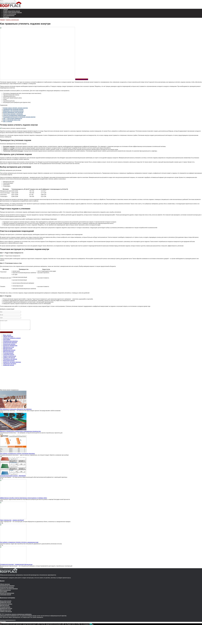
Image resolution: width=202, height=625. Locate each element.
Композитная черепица (10, 342)
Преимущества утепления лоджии (13, 109)
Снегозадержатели (8, 15)
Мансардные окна (8, 347)
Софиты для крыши (9, 357)
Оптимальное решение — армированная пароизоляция (16, 564)
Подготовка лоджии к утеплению (13, 114)
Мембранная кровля (9, 350)
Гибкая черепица (8, 336)
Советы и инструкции (9, 14)
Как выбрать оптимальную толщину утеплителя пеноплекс (17, 453)
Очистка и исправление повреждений (14, 115)
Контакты (6, 17)
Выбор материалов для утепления (13, 112)
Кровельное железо (9, 344)
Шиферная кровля (8, 365)
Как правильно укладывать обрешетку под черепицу (16, 409)
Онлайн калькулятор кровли (11, 11)
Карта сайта (3, 621)
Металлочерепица (8, 351)
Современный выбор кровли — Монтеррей (13, 475)
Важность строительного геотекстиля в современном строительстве (20, 431)
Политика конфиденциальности (7, 620)
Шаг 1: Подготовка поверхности (12, 118)
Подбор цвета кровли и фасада (12, 12)
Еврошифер (6, 339)
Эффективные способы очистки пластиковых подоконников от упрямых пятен (23, 498)
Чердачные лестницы (9, 363)
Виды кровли (7, 335)
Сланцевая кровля (8, 354)
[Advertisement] (47, 378)
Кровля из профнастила (10, 345)
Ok (91, 624)
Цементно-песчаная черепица (12, 362)
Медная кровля (7, 348)
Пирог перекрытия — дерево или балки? (12, 520)
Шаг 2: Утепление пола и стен (11, 120)
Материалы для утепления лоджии (13, 111)
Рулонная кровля (8, 353)
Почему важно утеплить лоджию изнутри (15, 108)
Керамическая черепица (10, 341)
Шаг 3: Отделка (7, 121)
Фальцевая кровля (8, 360)
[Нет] (92, 624)
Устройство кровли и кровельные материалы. (18, 614)
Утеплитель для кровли (10, 359)
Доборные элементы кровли (12, 338)
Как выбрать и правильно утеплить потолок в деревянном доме (19, 542)
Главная (5, 9)
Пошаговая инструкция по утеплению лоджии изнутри (19, 117)
